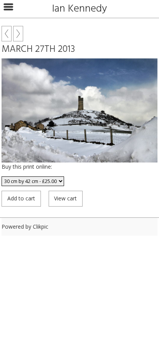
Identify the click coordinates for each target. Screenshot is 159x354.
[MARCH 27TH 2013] (79, 110)
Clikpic (40, 226)
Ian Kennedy (79, 8)
